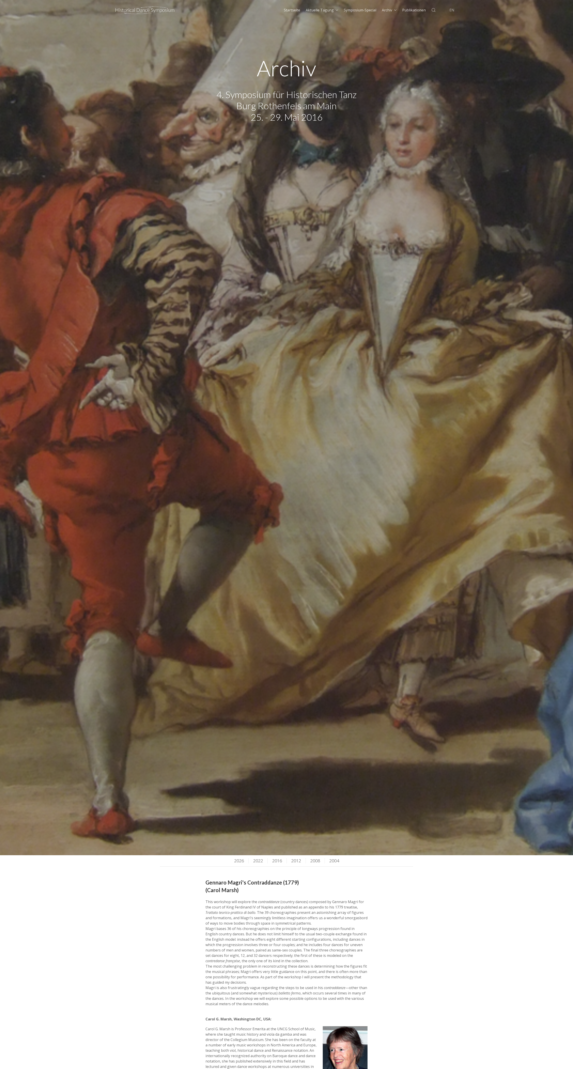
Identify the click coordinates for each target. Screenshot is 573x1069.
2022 (258, 861)
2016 (277, 861)
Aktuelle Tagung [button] (320, 10)
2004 (334, 861)
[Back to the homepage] (145, 10)
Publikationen (414, 10)
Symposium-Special (360, 10)
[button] (433, 10)
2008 (315, 861)
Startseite (292, 10)
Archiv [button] (387, 10)
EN (451, 10)
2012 (296, 861)
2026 (239, 861)
